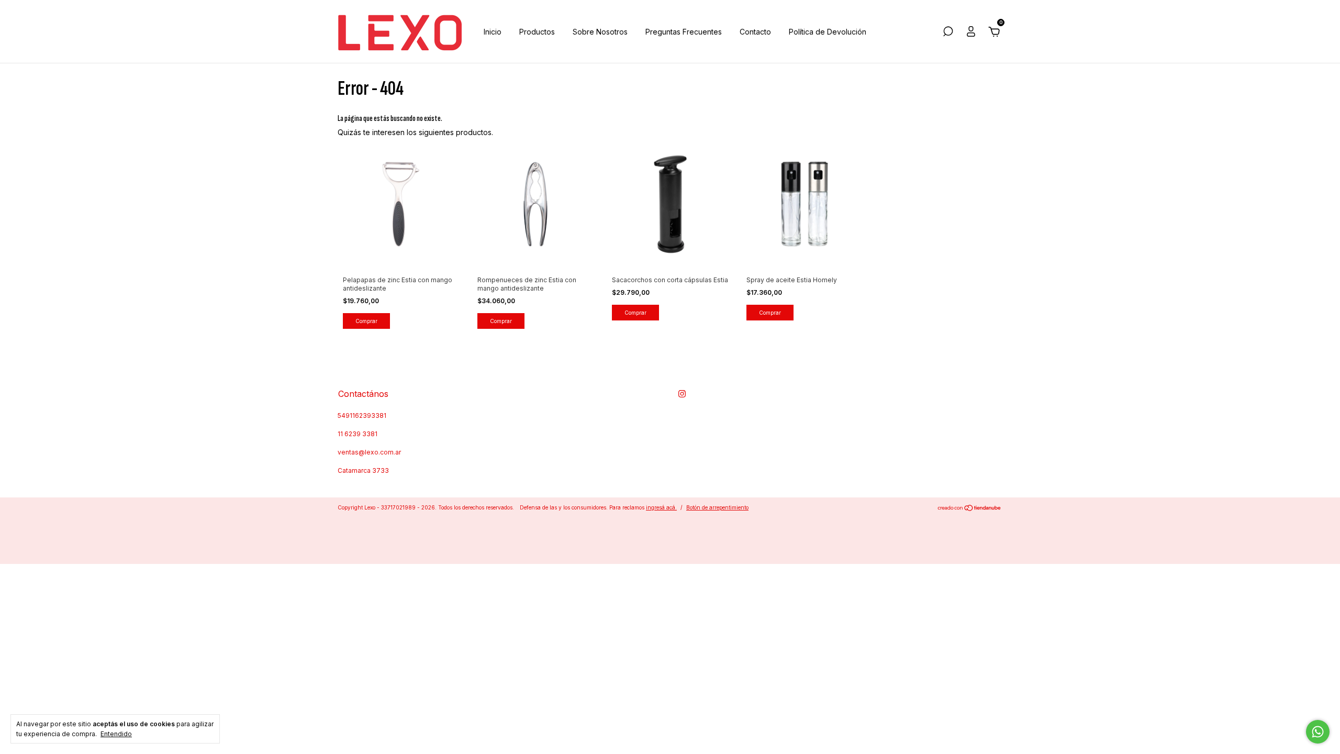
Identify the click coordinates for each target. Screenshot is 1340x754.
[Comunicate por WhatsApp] (1318, 732)
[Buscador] (947, 32)
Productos (537, 31)
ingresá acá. (661, 507)
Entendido (116, 734)
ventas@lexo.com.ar (369, 452)
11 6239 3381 (357, 434)
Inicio (492, 31)
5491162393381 (362, 415)
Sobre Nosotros (600, 31)
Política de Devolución (827, 31)
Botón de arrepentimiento (717, 507)
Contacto (755, 31)
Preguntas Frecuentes (683, 31)
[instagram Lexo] (682, 394)
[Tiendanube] (969, 508)
